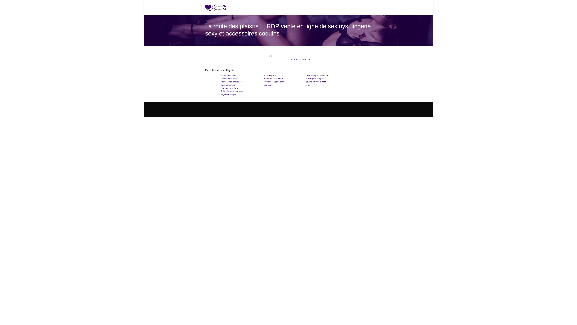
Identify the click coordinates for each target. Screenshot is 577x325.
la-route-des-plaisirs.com (299, 59)
